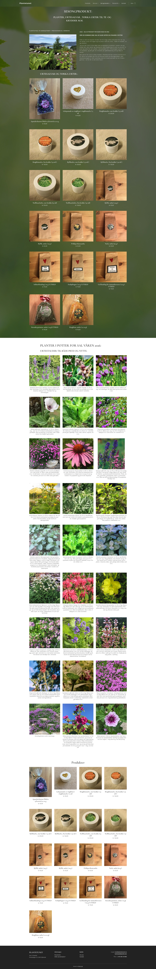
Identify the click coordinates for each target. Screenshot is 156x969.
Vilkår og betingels (59, 956)
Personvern (57, 955)
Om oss (82, 955)
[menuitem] (88, 3)
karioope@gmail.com (121, 954)
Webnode (80, 966)
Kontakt (82, 956)
